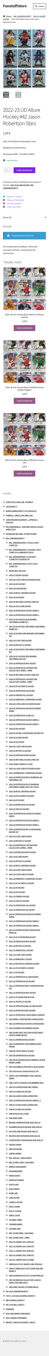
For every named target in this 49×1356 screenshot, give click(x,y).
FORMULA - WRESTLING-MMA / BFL (19, 515)
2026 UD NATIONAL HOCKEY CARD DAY (24, 602)
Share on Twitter (14, 196)
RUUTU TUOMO (15, 1211)
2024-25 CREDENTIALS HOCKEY (21, 695)
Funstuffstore (15, 6)
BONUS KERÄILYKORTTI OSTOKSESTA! (21, 511)
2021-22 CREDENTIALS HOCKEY (21, 950)
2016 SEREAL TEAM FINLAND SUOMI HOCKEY (26, 1019)
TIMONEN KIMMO (15, 1224)
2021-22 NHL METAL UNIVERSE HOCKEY (24, 963)
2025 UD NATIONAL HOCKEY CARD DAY (24, 674)
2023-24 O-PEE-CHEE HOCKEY (20, 836)
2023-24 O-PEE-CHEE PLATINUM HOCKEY (24, 768)
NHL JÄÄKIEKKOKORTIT (22, 16)
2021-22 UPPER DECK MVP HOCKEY (22, 992)
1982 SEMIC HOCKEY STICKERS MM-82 (23, 1287)
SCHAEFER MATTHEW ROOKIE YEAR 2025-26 (26, 1140)
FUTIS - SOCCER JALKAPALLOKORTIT (20, 1296)
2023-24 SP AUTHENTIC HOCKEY (21, 796)
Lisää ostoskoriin (24, 170)
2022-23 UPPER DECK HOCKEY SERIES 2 (24, 921)
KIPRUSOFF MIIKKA (16, 1180)
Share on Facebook (15, 200)
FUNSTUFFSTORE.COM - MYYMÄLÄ (19, 502)
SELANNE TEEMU (15, 1220)
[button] (42, 33)
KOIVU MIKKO (14, 1189)
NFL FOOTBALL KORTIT (15, 1304)
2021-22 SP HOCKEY (16, 972)
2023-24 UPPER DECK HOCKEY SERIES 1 (24, 825)
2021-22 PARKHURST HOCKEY (20, 959)
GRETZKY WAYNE (15, 1149)
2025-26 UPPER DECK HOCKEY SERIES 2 (24, 610)
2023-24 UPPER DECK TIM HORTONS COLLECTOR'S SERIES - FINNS (23, 846)
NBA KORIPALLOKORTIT (15, 1300)
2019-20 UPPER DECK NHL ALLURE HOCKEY (25, 1006)
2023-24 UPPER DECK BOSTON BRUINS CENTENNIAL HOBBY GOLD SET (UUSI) (24, 785)
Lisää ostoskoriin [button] (24, 328)
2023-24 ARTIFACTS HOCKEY (20, 841)
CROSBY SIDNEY (15, 1144)
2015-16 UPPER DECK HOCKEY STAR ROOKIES (26, 1023)
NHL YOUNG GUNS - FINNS (19, 1237)
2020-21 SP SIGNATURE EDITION (21, 997)
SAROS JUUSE (14, 1215)
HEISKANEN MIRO (15, 1171)
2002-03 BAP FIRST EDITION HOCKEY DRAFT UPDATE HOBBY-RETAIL (26, 1033)
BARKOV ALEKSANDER (17, 1166)
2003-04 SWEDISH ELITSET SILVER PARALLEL (26, 1275)
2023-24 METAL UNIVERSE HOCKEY (22, 791)
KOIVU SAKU (14, 1184)
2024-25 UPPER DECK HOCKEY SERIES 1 (24, 724)
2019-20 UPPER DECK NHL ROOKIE (22, 1010)
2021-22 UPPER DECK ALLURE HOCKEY (23, 977)
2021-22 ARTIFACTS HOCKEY (20, 946)
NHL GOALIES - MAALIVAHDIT (20, 1158)
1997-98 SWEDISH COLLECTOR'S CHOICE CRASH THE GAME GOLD (25, 1281)
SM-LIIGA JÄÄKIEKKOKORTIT (17, 1291)
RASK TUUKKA (14, 1206)
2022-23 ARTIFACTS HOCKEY (20, 861)
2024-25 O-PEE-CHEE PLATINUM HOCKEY (24, 704)
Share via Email (14, 206)
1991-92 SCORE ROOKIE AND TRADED (23, 1087)
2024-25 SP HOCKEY (16, 742)
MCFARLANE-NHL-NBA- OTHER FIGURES (21, 534)
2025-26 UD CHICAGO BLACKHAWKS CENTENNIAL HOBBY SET (23, 620)
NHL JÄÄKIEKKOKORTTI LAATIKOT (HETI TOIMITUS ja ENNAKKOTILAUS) (25, 550)
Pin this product (14, 203)
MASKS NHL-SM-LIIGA (17, 571)
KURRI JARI (13, 1193)
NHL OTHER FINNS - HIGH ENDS (21, 1233)
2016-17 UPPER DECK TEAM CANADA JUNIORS (27, 1015)
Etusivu (9, 16)
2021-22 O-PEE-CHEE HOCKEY (20, 954)
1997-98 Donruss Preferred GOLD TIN (23, 1071)
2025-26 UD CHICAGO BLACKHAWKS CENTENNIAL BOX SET (23, 657)
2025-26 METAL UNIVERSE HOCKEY (22, 593)
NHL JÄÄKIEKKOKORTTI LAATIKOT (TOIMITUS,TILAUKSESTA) (22, 558)
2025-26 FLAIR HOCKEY (18, 588)
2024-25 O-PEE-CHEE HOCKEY (20, 746)
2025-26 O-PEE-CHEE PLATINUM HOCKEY (24, 579)
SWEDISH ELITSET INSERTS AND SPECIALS (25, 1264)
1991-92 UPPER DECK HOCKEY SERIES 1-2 (25, 1100)
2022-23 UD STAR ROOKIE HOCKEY (22, 937)
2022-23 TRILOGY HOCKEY (19, 901)
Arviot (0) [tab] (7, 217)
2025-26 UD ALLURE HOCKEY (20, 606)
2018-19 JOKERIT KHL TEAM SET (21, 1242)
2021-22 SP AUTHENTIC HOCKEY (21, 968)
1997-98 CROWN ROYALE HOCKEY (22, 1055)
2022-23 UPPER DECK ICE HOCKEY (22, 909)
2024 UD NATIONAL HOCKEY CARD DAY (24, 759)
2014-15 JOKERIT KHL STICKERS (21, 1259)
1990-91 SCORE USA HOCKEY (20, 1109)
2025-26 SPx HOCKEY (17, 584)
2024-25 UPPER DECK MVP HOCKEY (22, 755)
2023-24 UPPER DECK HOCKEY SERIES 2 (24, 820)
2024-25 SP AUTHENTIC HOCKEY (21, 686)
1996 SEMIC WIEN (15, 1118)
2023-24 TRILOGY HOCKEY (19, 809)
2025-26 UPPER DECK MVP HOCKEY (22, 663)
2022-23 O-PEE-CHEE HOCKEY (20, 870)
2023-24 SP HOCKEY (16, 800)
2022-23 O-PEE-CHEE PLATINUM (21, 874)
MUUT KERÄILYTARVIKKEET (16, 1318)
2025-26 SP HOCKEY (16, 597)
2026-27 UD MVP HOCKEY (18, 575)
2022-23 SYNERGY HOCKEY (19, 896)
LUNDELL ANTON (15, 1202)
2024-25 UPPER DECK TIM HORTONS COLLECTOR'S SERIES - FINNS (23, 680)
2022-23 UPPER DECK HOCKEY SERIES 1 (24, 925)
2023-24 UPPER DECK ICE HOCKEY (22, 804)
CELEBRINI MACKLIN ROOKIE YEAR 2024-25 (25, 1127)
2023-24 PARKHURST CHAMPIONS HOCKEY (25, 773)
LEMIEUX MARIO (15, 1153)
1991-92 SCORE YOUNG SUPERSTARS (23, 1096)
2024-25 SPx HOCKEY (17, 728)
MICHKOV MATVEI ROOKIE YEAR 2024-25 (24, 1136)
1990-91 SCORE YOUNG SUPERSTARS (23, 1105)
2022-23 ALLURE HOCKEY (20, 185)
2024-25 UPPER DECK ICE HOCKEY (22, 690)
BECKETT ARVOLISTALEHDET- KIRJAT (20, 1322)
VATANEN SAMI (15, 1228)
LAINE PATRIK (14, 1197)
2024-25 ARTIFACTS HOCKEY (20, 750)
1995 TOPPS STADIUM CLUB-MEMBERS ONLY (26, 1083)
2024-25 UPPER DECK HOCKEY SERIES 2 (24, 720)
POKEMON (10, 1309)
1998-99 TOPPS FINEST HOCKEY (21, 1051)
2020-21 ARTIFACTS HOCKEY (20, 1001)
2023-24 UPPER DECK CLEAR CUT (21, 715)
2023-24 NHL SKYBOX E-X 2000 (21, 764)
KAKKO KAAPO (14, 1175)
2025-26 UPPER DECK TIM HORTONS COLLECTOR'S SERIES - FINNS (23, 669)
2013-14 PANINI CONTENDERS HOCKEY (24, 1028)
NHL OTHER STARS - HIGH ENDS (21, 1162)
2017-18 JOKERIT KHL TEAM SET (21, 1246)
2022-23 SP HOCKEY (16, 887)
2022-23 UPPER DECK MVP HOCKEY (22, 941)
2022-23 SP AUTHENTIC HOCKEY (21, 883)
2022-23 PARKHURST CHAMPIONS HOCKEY (25, 878)
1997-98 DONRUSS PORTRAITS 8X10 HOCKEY (26, 1067)
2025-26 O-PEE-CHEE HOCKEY (20, 640)
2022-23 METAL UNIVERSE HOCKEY (22, 865)
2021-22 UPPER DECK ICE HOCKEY (22, 981)
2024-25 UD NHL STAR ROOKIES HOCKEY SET (26, 733)
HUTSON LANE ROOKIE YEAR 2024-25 (23, 1131)
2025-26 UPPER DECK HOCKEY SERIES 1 (24, 615)
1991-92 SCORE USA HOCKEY (20, 1091)
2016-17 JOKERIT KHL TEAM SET (21, 1251)
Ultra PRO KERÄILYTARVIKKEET (18, 1313)
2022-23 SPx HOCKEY (17, 892)
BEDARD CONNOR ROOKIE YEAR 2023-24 (24, 1122)
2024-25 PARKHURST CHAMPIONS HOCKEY (25, 699)
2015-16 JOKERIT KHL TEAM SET (21, 1255)
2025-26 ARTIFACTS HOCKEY (20, 645)
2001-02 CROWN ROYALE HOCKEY (22, 1039)
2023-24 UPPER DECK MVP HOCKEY (22, 852)
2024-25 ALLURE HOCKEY (18, 737)
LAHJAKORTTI (11, 506)
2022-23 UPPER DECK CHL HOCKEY (22, 905)
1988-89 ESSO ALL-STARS (19, 1113)
